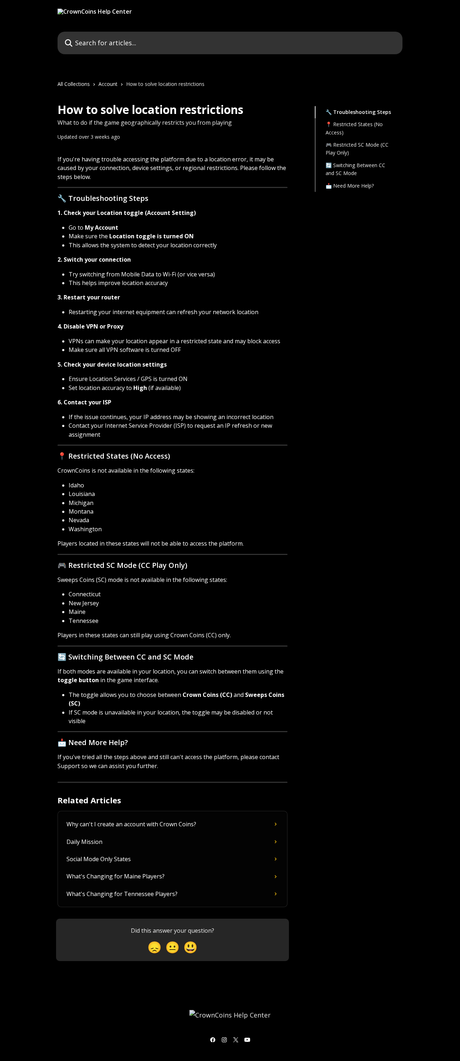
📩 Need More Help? (350, 185)
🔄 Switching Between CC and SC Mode (355, 169)
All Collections (74, 84)
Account (108, 84)
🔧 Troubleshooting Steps (358, 112)
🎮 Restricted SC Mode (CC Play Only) (357, 148)
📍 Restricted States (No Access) (354, 128)
